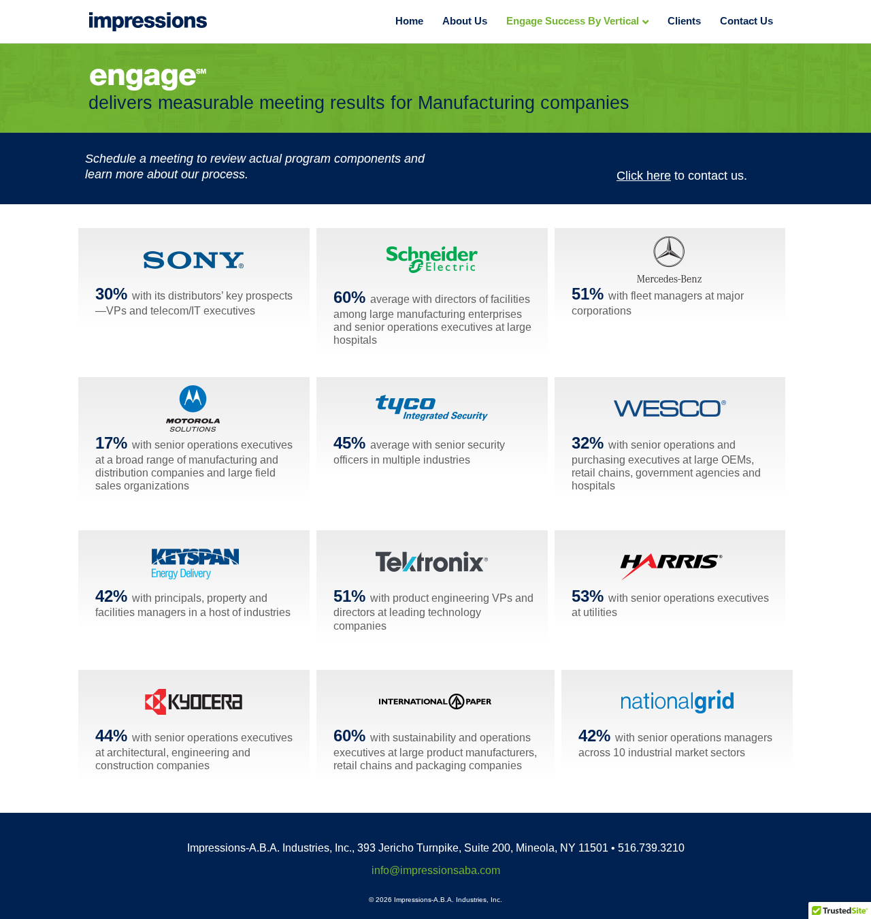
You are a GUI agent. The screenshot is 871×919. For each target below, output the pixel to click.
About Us (464, 21)
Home (409, 21)
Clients (684, 21)
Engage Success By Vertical (572, 21)
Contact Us (746, 21)
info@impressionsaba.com (436, 870)
